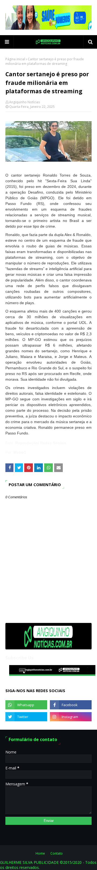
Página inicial (15, 59)
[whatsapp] (26, 704)
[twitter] (26, 716)
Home (40, 853)
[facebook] (71, 704)
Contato (56, 853)
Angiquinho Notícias (24, 102)
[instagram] (71, 716)
